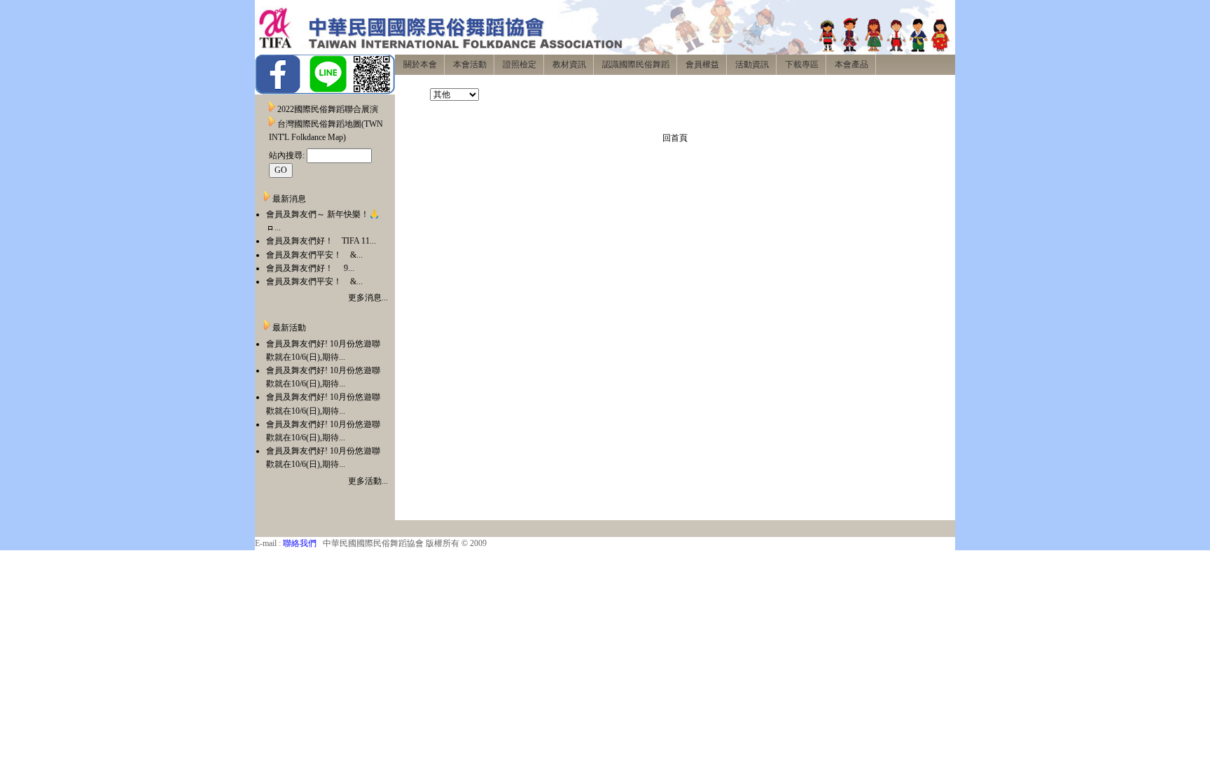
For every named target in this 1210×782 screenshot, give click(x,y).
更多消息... (368, 297)
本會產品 (851, 64)
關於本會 (420, 64)
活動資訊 (752, 64)
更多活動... (368, 481)
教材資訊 (569, 64)
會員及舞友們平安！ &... (314, 255)
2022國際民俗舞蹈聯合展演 (327, 109)
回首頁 (675, 138)
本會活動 (470, 64)
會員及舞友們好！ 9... (310, 268)
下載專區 (802, 64)
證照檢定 (519, 64)
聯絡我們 (300, 543)
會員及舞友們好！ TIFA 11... (321, 241)
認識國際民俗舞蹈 (635, 64)
